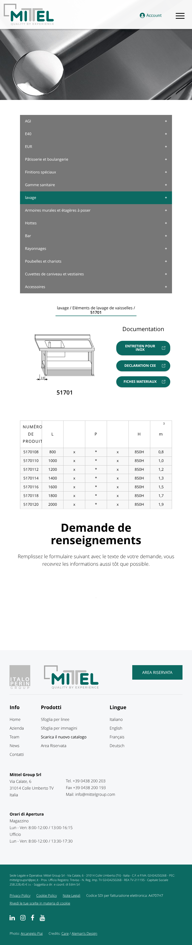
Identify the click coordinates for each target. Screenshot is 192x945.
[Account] (151, 15)
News (14, 745)
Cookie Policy (46, 895)
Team (14, 737)
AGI (28, 121)
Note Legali (71, 895)
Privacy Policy (20, 895)
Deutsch (117, 745)
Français (117, 737)
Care (65, 933)
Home (15, 719)
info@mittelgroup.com (95, 794)
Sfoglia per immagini (59, 728)
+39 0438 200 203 (89, 781)
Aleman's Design (84, 933)
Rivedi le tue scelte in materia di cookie (40, 903)
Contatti (17, 754)
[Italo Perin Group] (26, 687)
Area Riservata (157, 672)
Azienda (17, 728)
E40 (28, 133)
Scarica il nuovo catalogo (63, 737)
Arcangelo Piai (32, 933)
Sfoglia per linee (55, 719)
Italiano (116, 719)
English (116, 728)
